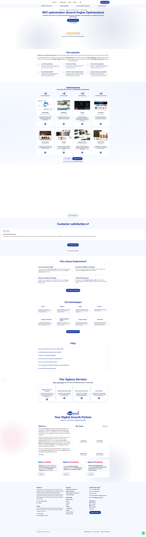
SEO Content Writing (71, 64)
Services (54, 2)
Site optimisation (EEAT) (47, 72)
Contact (74, 2)
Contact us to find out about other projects (73, 161)
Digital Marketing (64, 6)
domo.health (45, 112)
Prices (67, 504)
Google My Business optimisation (98, 72)
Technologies (69, 508)
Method (68, 506)
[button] (73, 349)
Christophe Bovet (82, 142)
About (69, 2)
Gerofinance (64, 112)
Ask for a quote (69, 512)
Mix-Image (100, 112)
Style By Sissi (100, 142)
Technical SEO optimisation (97, 64)
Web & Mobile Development (83, 6)
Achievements (63, 2)
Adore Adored (45, 142)
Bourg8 (64, 142)
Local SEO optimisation (47, 64)
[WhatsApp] (143, 533)
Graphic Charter (69, 513)
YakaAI (82, 112)
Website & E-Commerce (46, 6)
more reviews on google (73, 250)
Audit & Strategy (102, 6)
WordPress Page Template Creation (74, 72)
